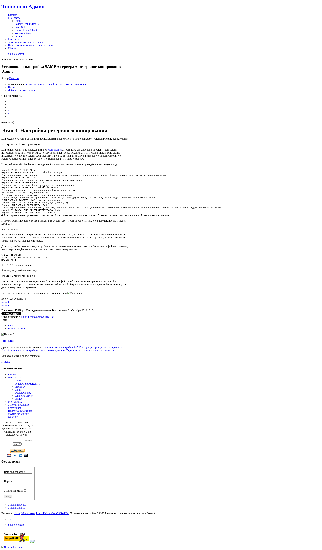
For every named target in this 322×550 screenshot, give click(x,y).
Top (10, 519)
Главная (12, 374)
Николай (14, 78)
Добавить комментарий (21, 90)
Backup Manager (17, 328)
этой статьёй (55, 149)
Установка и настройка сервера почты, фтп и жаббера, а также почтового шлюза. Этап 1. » (62, 350)
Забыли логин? (16, 507)
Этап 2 (5, 304)
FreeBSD (20, 386)
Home (17, 513)
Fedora (11, 325)
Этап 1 (5, 301)
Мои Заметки (15, 401)
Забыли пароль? (17, 504)
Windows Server (23, 395)
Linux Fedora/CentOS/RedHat (37, 316)
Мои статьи (14, 377)
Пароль (8, 481)
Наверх (5, 361)
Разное (18, 398)
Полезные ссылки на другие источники (20, 412)
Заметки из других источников (18, 406)
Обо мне (13, 416)
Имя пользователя (14, 471)
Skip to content (16, 53)
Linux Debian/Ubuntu (23, 391)
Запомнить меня (13, 490)
